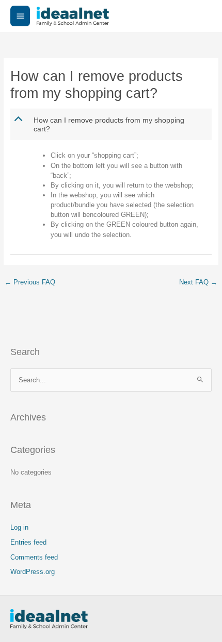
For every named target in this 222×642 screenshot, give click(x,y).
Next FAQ (198, 282)
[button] (112, 124)
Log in (19, 527)
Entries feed (28, 542)
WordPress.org (32, 572)
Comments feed (34, 557)
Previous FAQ (30, 282)
